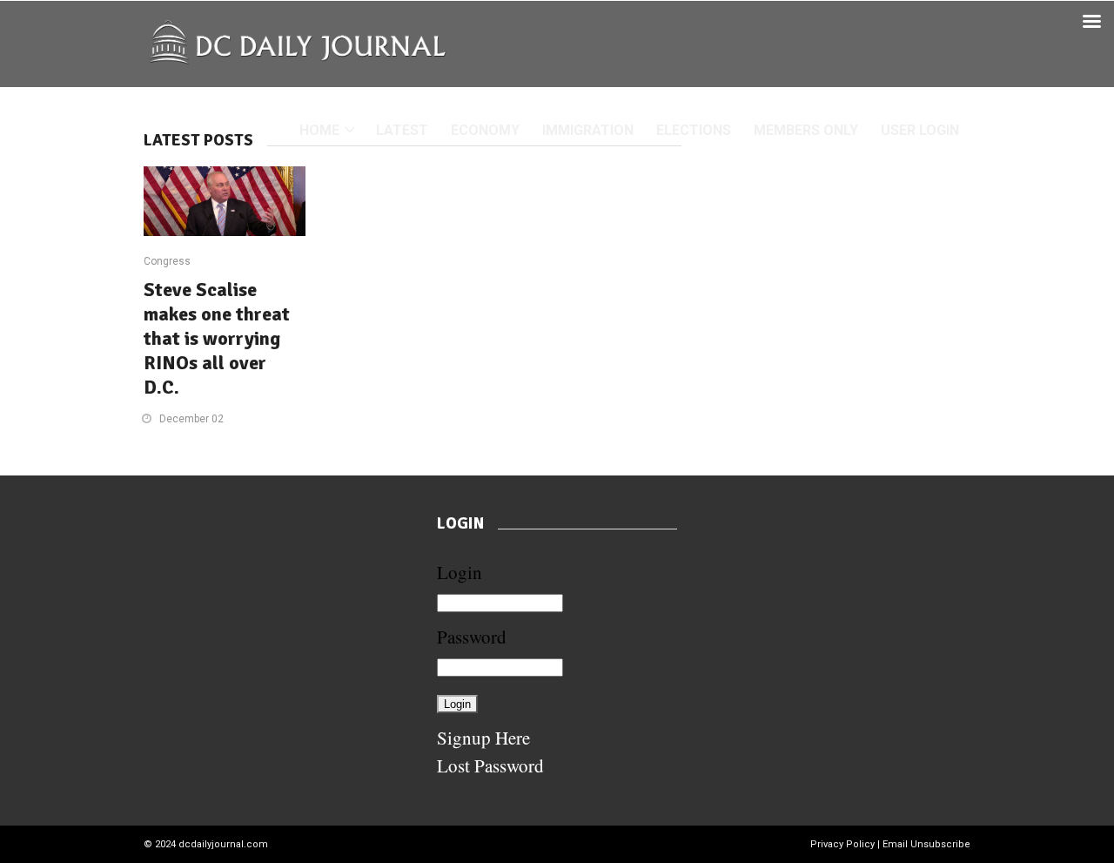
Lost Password (490, 765)
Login (459, 572)
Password (472, 636)
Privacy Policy (842, 844)
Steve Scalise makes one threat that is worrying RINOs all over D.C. (217, 338)
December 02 (191, 419)
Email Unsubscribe (926, 844)
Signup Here (483, 737)
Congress (167, 261)
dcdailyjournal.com (223, 844)
